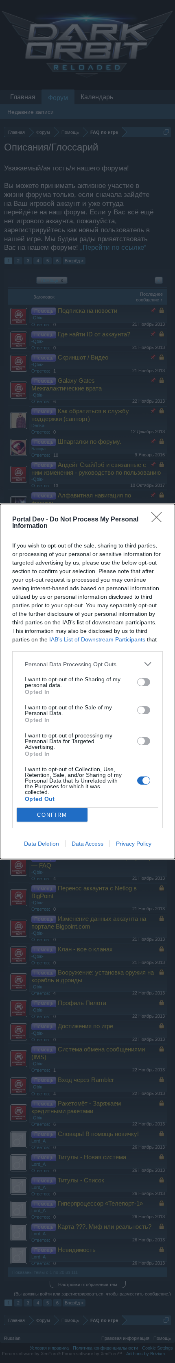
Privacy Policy (133, 843)
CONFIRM (52, 815)
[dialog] (87, 681)
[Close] (159, 520)
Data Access (87, 843)
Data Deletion (41, 843)
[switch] (143, 682)
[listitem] (87, 664)
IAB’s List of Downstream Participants (97, 639)
